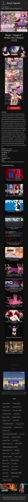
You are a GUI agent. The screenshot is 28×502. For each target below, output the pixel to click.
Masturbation (7, 450)
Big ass (6, 417)
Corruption (20, 423)
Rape (5, 460)
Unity (5, 473)
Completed (8, 424)
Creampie (7, 427)
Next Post (14, 368)
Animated (7, 414)
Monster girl (16, 453)
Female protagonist (10, 434)
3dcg (6, 407)
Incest (15, 440)
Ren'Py (15, 460)
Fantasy (6, 430)
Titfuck (14, 469)
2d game (16, 403)
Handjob (6, 440)
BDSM (17, 413)
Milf (17, 450)
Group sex (16, 437)
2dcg (6, 403)
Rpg (14, 463)
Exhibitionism (18, 427)
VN (5, 476)
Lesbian (18, 443)
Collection (6, 420)
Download (15, 108)
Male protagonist (10, 447)
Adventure (6, 410)
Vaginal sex (16, 473)
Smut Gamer (13, 3)
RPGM (6, 466)
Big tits (16, 417)
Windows (7, 480)
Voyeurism (15, 476)
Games (4, 42)
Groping (6, 437)
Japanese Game (7, 443)
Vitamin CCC (15, 150)
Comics (16, 420)
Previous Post (14, 365)
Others (18, 456)
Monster (5, 453)
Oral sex (7, 456)
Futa (22, 434)
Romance (6, 463)
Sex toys (14, 466)
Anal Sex (17, 410)
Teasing (5, 469)
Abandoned (17, 407)
